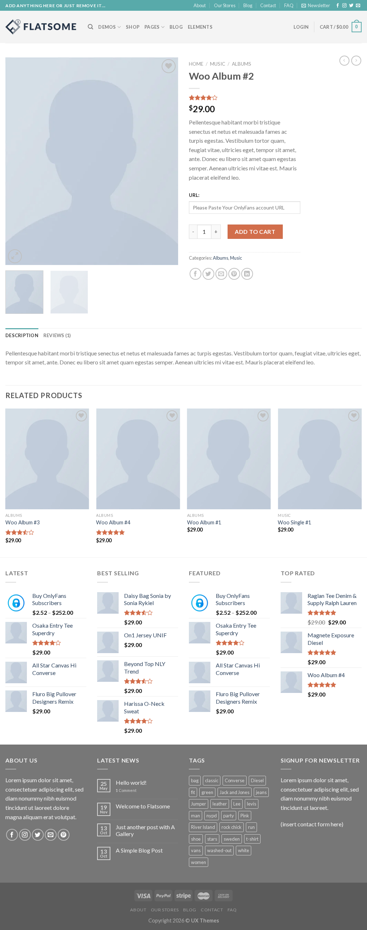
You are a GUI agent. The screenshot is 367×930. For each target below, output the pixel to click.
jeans (261, 792)
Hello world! (131, 782)
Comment (126, 790)
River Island (203, 827)
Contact (268, 5)
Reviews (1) (57, 335)
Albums (241, 64)
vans (196, 850)
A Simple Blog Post (139, 850)
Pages (151, 27)
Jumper (198, 804)
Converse (234, 780)
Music (217, 64)
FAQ (289, 5)
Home (196, 64)
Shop (132, 27)
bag (195, 780)
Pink (244, 815)
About (200, 5)
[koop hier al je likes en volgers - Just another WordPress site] (41, 26)
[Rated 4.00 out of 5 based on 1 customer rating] (244, 97)
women (198, 862)
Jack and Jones (234, 792)
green (207, 792)
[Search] (90, 27)
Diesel (257, 780)
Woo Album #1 (204, 522)
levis (251, 804)
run (251, 827)
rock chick (231, 827)
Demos (107, 27)
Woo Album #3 (22, 522)
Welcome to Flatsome (143, 806)
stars (212, 839)
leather (220, 804)
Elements (200, 27)
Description (21, 335)
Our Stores (224, 5)
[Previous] (17, 161)
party (228, 815)
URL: (194, 195)
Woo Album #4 (113, 522)
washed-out (219, 850)
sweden (232, 839)
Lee (236, 804)
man (195, 815)
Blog (247, 5)
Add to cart (255, 231)
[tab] (21, 335)
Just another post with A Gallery (145, 830)
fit (193, 792)
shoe (196, 839)
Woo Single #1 (294, 522)
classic (211, 780)
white (243, 850)
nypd (211, 815)
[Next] (165, 161)
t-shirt (252, 839)
